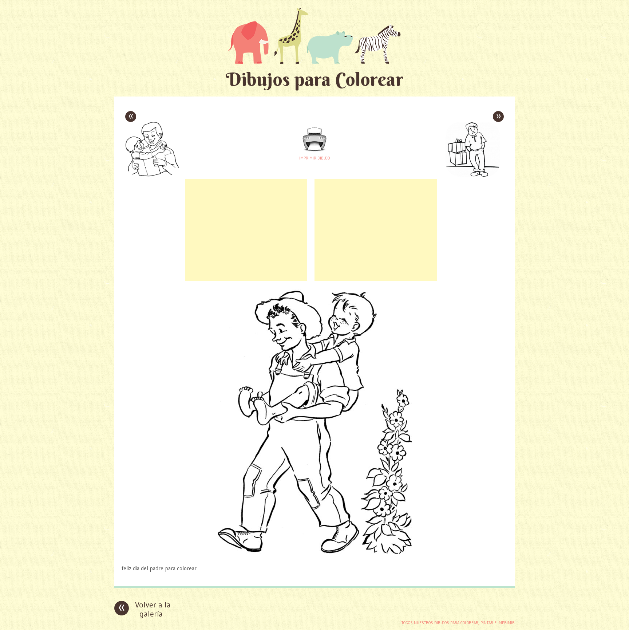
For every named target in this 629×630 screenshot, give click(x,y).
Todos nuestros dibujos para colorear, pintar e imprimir (458, 622)
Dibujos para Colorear (314, 79)
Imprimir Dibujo (314, 158)
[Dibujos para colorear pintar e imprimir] (314, 35)
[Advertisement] (246, 230)
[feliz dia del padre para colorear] (314, 554)
